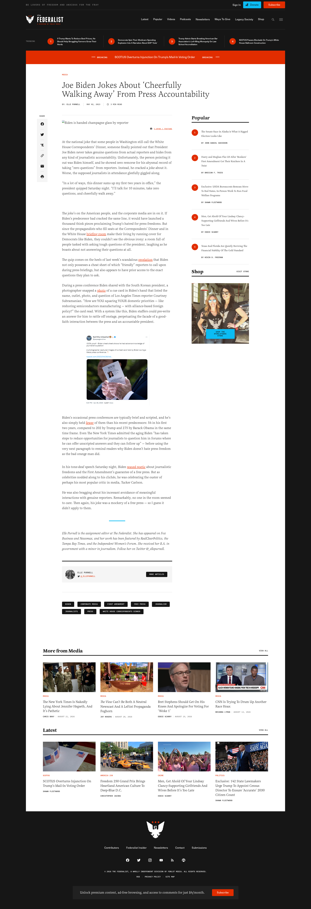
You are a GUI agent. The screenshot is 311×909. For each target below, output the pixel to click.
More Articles (156, 574)
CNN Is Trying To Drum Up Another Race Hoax (240, 704)
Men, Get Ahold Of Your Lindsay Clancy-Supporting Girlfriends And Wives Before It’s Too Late (182, 785)
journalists (71, 611)
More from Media (63, 651)
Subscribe (274, 4)
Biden (68, 604)
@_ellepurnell (88, 576)
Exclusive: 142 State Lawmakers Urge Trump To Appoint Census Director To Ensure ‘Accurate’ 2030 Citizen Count (240, 788)
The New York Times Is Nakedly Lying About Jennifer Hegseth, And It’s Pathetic (67, 706)
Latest (50, 730)
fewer (90, 423)
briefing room (96, 234)
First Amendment (115, 604)
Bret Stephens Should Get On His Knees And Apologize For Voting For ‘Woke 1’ (183, 706)
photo (101, 291)
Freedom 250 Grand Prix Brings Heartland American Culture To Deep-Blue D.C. (122, 785)
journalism (161, 604)
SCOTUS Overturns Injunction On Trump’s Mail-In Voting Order (67, 783)
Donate (254, 4)
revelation (145, 260)
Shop (197, 272)
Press (90, 611)
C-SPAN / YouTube (163, 129)
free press (139, 604)
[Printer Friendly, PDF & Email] (42, 177)
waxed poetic (136, 467)
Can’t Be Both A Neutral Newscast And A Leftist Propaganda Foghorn (125, 706)
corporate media (89, 604)
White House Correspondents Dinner (121, 611)
